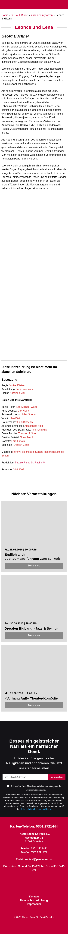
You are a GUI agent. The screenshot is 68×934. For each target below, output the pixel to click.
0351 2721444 (47, 826)
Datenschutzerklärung (34, 900)
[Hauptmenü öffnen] (3, 4)
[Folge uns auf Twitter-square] (34, 887)
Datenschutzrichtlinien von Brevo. (36, 809)
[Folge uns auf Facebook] (28, 887)
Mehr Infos (34, 565)
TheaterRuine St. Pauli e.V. (30, 462)
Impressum (34, 904)
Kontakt (34, 896)
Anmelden (57, 777)
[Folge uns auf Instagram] (39, 887)
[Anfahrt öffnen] (64, 4)
